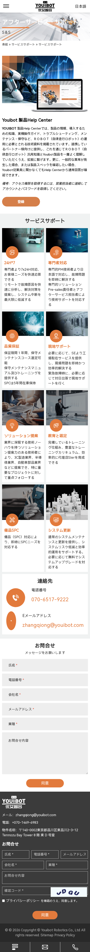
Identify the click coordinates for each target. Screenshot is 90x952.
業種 (12, 724)
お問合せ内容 (18, 741)
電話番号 (16, 680)
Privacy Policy (64, 935)
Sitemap (47, 935)
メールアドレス (21, 709)
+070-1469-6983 (25, 823)
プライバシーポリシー (23, 901)
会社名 (14, 694)
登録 (21, 202)
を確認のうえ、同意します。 (42, 901)
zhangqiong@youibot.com (35, 815)
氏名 (12, 665)
